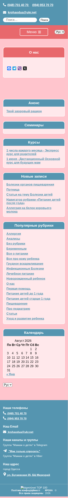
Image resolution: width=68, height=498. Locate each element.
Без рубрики (15, 243)
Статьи (11, 313)
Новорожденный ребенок (25, 278)
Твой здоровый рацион (24, 111)
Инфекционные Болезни (25, 268)
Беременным (16, 248)
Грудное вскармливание (24, 263)
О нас (10, 283)
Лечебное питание (20, 273)
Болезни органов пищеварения (30, 184)
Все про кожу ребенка (22, 258)
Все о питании (17, 253)
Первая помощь (18, 288)
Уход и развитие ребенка (25, 318)
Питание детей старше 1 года (28, 298)
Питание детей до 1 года (24, 293)
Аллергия (13, 233)
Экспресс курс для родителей (32, 152)
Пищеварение (17, 303)
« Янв (10, 374)
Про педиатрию (18, 308)
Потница (12, 189)
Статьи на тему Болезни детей (29, 194)
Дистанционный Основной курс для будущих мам (33, 160)
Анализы (13, 238)
